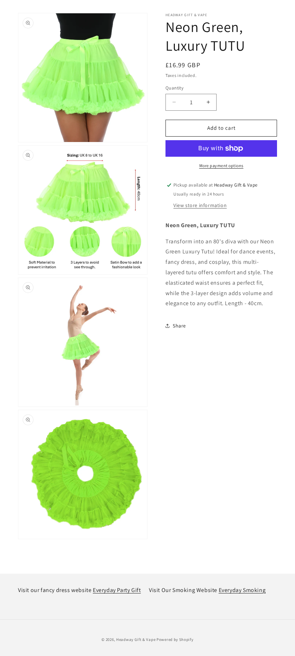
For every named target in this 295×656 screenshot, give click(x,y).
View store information (200, 205)
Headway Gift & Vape (136, 639)
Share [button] (179, 325)
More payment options (221, 165)
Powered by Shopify (175, 639)
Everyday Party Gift (117, 590)
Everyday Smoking (242, 590)
